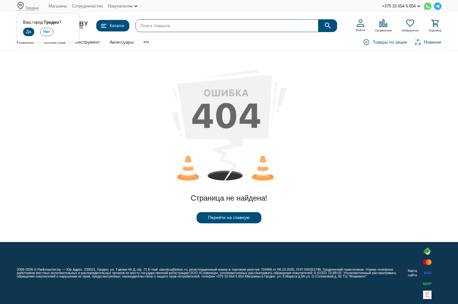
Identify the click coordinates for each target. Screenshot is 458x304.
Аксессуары (122, 42)
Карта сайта (412, 273)
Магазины (58, 6)
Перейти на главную (229, 217)
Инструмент (87, 42)
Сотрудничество (87, 6)
